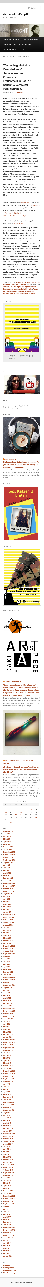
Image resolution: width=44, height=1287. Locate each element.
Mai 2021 (6, 995)
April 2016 (7, 1154)
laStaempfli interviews (31, 39)
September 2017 (9, 1110)
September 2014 (9, 1204)
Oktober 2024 (8, 888)
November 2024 (9, 886)
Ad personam (31, 282)
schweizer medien (20, 293)
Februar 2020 (8, 1034)
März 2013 (7, 1250)
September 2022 (9, 953)
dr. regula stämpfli (16, 14)
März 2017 (7, 1125)
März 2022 (7, 969)
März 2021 (7, 1000)
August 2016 (8, 1144)
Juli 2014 (6, 1209)
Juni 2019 (7, 1055)
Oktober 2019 (8, 1045)
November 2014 (9, 1198)
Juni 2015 (7, 1180)
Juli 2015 (6, 1178)
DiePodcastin (11, 459)
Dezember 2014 (9, 1196)
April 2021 (7, 998)
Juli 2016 (6, 1146)
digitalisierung (22, 287)
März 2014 (7, 1219)
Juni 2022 (7, 961)
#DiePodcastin (21, 282)
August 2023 (8, 925)
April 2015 (7, 1185)
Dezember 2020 (9, 1008)
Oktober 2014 (8, 1201)
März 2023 (7, 938)
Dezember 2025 (9, 852)
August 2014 (8, 1206)
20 (21, 815)
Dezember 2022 (9, 946)
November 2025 (9, 854)
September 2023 (9, 922)
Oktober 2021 (8, 982)
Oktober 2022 (8, 951)
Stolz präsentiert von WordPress (22, 1282)
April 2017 (7, 1123)
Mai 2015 (6, 1183)
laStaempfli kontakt (10, 49)
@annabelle (25, 202)
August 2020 (8, 1019)
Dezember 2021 (9, 977)
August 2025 (8, 862)
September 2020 (9, 1016)
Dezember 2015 (9, 1165)
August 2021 (8, 987)
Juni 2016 (7, 1149)
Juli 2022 (6, 959)
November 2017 (9, 1105)
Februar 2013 (8, 1253)
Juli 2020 (6, 1021)
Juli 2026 (6, 834)
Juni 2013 (7, 1243)
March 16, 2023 (19, 223)
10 (6, 812)
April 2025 (7, 873)
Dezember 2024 (9, 883)
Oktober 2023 (8, 920)
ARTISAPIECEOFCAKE (13, 682)
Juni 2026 (7, 836)
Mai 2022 (6, 964)
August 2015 (8, 1175)
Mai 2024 (6, 901)
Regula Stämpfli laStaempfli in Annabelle (20, 290)
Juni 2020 (7, 1024)
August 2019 (8, 1050)
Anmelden (7, 1265)
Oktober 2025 (8, 857)
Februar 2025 (8, 878)
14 (26, 812)
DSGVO (22, 49)
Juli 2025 (6, 865)
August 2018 (8, 1081)
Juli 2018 (6, 1084)
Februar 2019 (8, 1065)
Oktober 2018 (8, 1076)
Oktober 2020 (8, 1013)
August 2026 (8, 831)
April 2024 (7, 904)
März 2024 (7, 907)
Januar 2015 (7, 1193)
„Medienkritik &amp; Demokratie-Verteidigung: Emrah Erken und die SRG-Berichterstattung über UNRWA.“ (20, 769)
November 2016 (9, 1136)
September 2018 (9, 1079)
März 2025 (7, 875)
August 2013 (8, 1238)
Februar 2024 (8, 909)
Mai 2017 (6, 1120)
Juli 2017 (6, 1115)
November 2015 (9, 1167)
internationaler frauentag (12, 289)
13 (21, 812)
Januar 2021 (7, 1006)
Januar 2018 (7, 1099)
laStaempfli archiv (10, 44)
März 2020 (7, 1032)
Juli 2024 (6, 896)
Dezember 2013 (9, 1227)
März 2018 (7, 1094)
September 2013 (9, 1235)
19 (16, 815)
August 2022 (8, 956)
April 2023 (7, 935)
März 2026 (7, 844)
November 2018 (9, 1073)
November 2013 (9, 1230)
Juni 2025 (7, 867)
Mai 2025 (6, 870)
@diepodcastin (8, 213)
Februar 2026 (8, 847)
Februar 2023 (8, 940)
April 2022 (7, 967)
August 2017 (8, 1112)
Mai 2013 (6, 1245)
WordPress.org (9, 1273)
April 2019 (7, 1060)
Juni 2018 (7, 1086)
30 (36, 817)
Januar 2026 (7, 849)
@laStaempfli (35, 205)
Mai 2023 (6, 933)
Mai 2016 (6, 1152)
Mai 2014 (6, 1214)
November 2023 (9, 917)
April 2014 (7, 1217)
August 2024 (8, 893)
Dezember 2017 (9, 1102)
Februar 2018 (8, 1097)
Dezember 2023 (9, 914)
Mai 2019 (6, 1058)
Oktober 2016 (8, 1138)
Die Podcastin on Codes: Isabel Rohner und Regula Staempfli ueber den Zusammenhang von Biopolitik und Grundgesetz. (21, 464)
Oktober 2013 (8, 1232)
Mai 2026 (6, 839)
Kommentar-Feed (9, 1270)
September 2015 (9, 1172)
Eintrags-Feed (8, 1267)
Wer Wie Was (31, 293)
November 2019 (9, 1042)
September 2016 (9, 1141)
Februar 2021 (8, 1003)
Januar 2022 (7, 974)
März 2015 (7, 1188)
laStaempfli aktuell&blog (12, 39)
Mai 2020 (6, 1026)
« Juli (10, 822)
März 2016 (7, 1157)
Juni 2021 (7, 993)
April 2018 (7, 1092)
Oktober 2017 (8, 1107)
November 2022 (9, 948)
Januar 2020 (7, 1037)
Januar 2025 (7, 881)
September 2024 (9, 891)
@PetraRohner (8, 216)
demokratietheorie (9, 287)
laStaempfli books (25, 44)
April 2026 (7, 841)
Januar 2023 (7, 943)
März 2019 (7, 1063)
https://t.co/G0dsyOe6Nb (21, 216)
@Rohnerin (18, 213)
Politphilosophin (26, 289)
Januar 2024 (7, 912)
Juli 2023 (6, 927)
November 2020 (9, 1011)
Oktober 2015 (8, 1170)
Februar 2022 (8, 972)
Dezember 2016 (9, 1133)
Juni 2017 (7, 1118)
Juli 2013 (6, 1240)
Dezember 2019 (9, 1039)
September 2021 (9, 985)
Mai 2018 (6, 1089)
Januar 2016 (7, 1162)
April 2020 (7, 1029)
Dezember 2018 (9, 1071)
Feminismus (31, 287)
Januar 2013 (7, 1256)
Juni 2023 (7, 930)
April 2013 (7, 1248)
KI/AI (24, 284)
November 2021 (9, 979)
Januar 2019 (7, 1068)
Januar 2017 (7, 1131)
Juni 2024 (7, 899)
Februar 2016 (8, 1159)
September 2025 (9, 860)
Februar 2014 (8, 1222)
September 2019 (9, 1047)
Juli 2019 (6, 1053)
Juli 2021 (6, 990)
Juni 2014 (7, 1211)
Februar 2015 (8, 1191)
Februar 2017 (8, 1128)
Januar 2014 (7, 1224)
